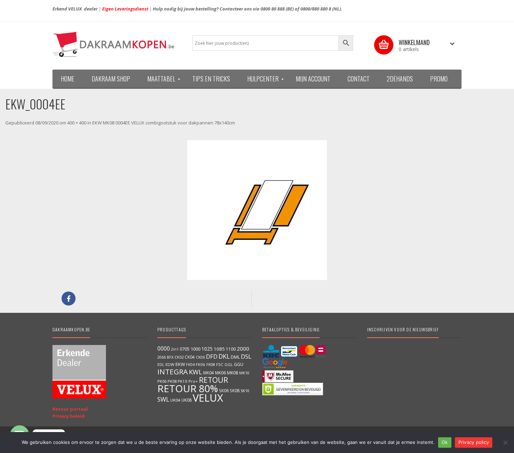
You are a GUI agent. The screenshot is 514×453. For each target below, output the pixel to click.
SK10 (245, 390)
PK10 (182, 381)
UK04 (175, 400)
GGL (228, 364)
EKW (180, 364)
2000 (243, 348)
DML (235, 357)
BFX (170, 357)
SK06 (224, 390)
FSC (219, 364)
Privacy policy (473, 442)
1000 (195, 349)
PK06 (161, 381)
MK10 (244, 372)
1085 (219, 349)
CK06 (200, 357)
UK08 (186, 400)
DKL (224, 356)
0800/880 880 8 (315, 9)
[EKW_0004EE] (257, 210)
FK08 (210, 364)
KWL (195, 371)
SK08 (235, 390)
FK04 (190, 364)
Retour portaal (70, 409)
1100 (231, 349)
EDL (160, 364)
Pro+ (193, 381)
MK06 (220, 373)
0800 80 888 (272, 9)
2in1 (175, 349)
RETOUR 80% (187, 388)
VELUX (208, 398)
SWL (163, 399)
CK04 (190, 357)
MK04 (208, 372)
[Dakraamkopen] (117, 44)
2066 (161, 357)
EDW (169, 364)
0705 (185, 349)
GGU (238, 364)
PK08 (172, 381)
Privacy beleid (68, 416)
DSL (246, 356)
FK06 (200, 364)
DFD (211, 356)
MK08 (232, 373)
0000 (163, 348)
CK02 (179, 357)
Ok (445, 442)
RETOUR (213, 380)
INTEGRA (172, 371)
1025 (207, 348)
